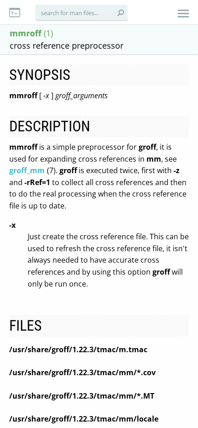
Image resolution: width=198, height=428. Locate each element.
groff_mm (27, 170)
